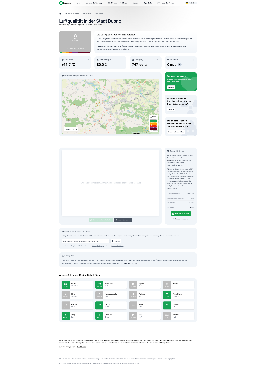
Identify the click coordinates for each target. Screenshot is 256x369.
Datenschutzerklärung (118, 246)
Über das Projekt (168, 3)
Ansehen (171, 109)
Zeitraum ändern (122, 220)
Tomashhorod (177, 294)
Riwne (141, 304)
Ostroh (107, 304)
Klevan (73, 294)
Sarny (73, 315)
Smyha (73, 284)
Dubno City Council (129, 263)
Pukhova (142, 294)
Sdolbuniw (108, 315)
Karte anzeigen (71, 129)
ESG (158, 3)
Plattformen (112, 3)
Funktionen (124, 3)
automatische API (173, 160)
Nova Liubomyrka (111, 294)
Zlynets (141, 284)
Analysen (136, 3)
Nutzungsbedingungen (181, 219)
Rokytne (175, 304)
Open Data (148, 3)
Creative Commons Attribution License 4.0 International (121, 359)
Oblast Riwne (87, 13)
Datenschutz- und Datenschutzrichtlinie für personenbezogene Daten (116, 363)
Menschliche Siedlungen (94, 3)
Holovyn (175, 284)
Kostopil (74, 304)
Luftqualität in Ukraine (72, 13)
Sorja (140, 315)
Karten (78, 3)
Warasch (176, 315)
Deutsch (191, 3)
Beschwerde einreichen (176, 132)
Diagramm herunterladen (102, 220)
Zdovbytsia (109, 284)
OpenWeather (81, 347)
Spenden (171, 87)
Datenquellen (137, 133)
